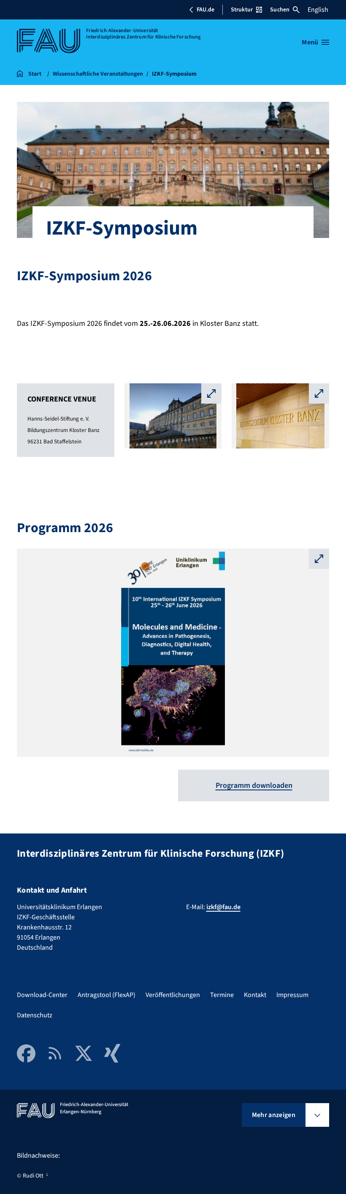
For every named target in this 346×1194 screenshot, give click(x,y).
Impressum (292, 995)
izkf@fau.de (223, 907)
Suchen (279, 9)
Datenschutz (34, 1015)
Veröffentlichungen (173, 995)
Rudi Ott (33, 1176)
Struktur (242, 9)
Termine (222, 995)
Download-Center (42, 995)
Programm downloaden (254, 785)
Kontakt (255, 995)
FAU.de (205, 9)
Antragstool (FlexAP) (106, 995)
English (318, 9)
